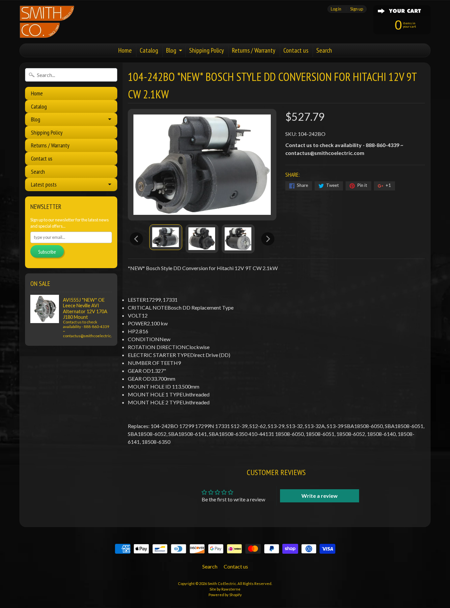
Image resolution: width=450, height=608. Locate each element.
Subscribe (47, 251)
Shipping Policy (206, 50)
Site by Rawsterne (225, 589)
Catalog (149, 50)
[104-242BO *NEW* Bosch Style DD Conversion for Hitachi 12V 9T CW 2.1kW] (165, 237)
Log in (336, 9)
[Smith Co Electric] (46, 21)
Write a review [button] (319, 496)
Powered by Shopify (225, 595)
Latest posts (44, 184)
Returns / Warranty (253, 50)
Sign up (356, 9)
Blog (171, 50)
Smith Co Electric (222, 583)
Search (324, 50)
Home (125, 50)
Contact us (295, 50)
